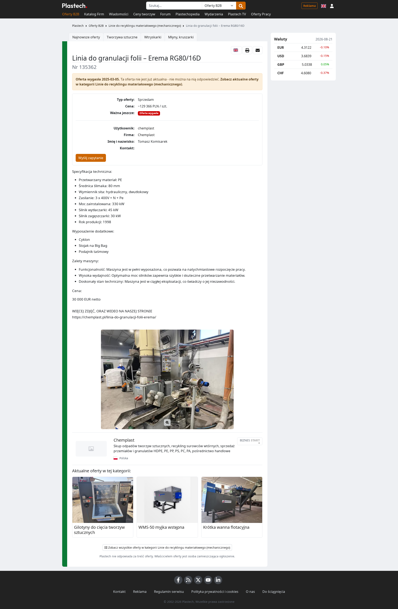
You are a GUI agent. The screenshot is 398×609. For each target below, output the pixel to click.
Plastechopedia (188, 14)
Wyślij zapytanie (90, 158)
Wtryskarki (152, 37)
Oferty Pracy (261, 14)
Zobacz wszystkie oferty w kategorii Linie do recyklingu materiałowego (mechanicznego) (168, 547)
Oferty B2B (70, 14)
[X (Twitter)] (198, 580)
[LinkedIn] (218, 580)
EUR (280, 47)
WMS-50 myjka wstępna (161, 527)
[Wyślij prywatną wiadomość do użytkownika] (257, 50)
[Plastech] (74, 5)
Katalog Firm (94, 14)
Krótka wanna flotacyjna (226, 527)
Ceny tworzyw (144, 14)
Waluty (280, 39)
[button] (332, 6)
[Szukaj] (241, 6)
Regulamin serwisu (169, 591)
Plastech (78, 26)
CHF (280, 73)
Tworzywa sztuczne (122, 37)
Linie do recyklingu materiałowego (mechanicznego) (145, 26)
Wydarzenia (214, 14)
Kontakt (119, 591)
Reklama (309, 6)
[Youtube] (208, 580)
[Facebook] (178, 580)
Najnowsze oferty (86, 37)
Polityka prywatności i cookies (214, 591)
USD (280, 56)
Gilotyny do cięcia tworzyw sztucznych (99, 530)
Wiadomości (118, 14)
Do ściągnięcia (273, 591)
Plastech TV (237, 14)
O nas (250, 591)
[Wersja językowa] (323, 6)
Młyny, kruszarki (181, 37)
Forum (165, 14)
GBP (280, 64)
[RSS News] (188, 580)
